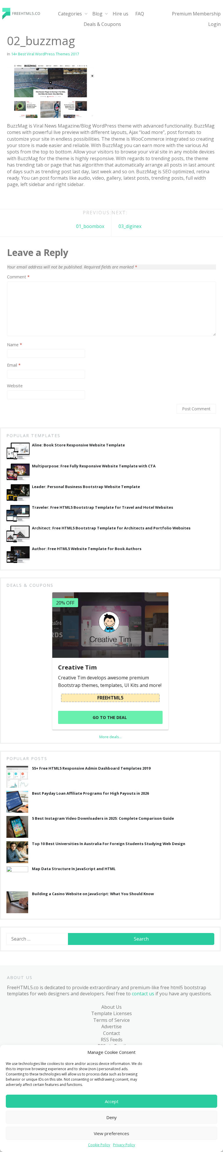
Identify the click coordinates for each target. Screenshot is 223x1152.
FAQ (139, 13)
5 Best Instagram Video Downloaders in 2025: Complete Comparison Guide (103, 818)
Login (214, 24)
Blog (97, 13)
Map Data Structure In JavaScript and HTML (74, 868)
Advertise (111, 1026)
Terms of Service (111, 1020)
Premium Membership (196, 13)
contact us (143, 993)
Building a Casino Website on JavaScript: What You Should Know (93, 893)
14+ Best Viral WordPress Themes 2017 (45, 53)
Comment (18, 277)
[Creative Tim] (110, 625)
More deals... (110, 736)
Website (15, 385)
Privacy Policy (124, 1145)
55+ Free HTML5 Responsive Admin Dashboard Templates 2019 (91, 768)
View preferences (111, 1133)
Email (14, 365)
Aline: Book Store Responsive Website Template (78, 445)
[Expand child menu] (85, 13)
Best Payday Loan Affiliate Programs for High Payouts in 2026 (90, 793)
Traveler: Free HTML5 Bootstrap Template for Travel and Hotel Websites (102, 507)
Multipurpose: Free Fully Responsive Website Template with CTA (94, 466)
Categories (70, 13)
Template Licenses (111, 1013)
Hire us (120, 13)
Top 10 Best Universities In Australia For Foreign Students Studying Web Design (108, 843)
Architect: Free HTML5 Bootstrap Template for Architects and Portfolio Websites (111, 528)
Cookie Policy (99, 1145)
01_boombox (90, 226)
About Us (111, 1007)
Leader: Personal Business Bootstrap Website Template (86, 486)
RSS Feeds (112, 1039)
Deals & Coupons (102, 24)
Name (14, 344)
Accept (111, 1101)
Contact (111, 1033)
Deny (111, 1117)
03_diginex (129, 226)
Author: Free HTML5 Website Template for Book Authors (86, 548)
